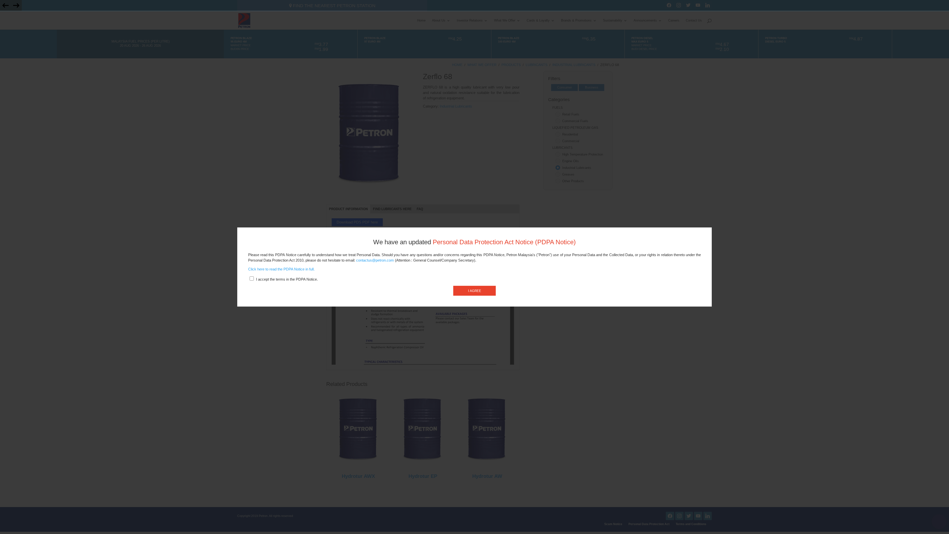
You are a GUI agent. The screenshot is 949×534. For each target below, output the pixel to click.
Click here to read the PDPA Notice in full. (281, 269)
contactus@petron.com (375, 260)
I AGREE (474, 291)
